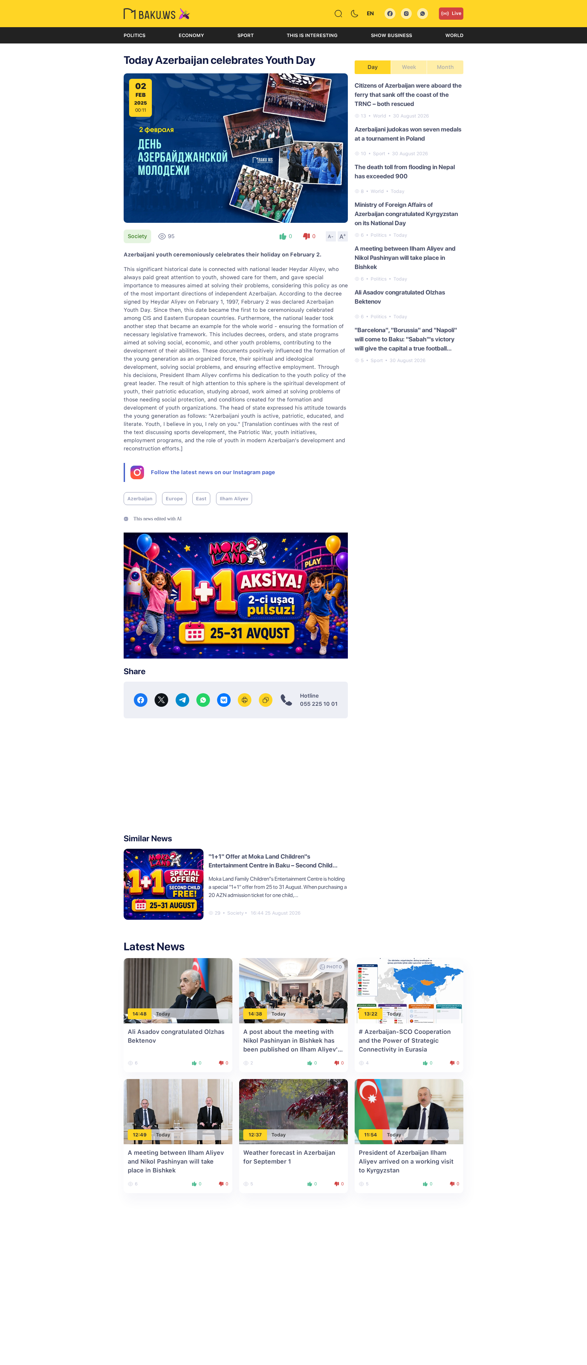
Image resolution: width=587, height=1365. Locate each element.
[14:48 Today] (178, 990)
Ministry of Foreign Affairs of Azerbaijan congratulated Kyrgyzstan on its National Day (406, 214)
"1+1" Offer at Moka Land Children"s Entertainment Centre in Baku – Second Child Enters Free (271, 865)
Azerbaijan (140, 498)
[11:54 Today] (409, 1111)
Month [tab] (445, 67)
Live (456, 13)
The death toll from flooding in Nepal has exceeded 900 (405, 171)
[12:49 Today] (178, 1111)
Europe (174, 498)
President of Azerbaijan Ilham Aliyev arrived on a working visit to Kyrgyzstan (406, 1161)
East (201, 498)
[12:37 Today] (293, 1111)
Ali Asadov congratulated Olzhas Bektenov (400, 297)
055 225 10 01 (319, 704)
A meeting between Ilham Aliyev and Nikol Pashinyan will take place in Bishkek (405, 257)
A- (331, 236)
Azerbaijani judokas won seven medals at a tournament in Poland (408, 134)
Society (137, 236)
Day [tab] (373, 67)
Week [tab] (409, 67)
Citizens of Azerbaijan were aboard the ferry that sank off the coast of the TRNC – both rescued (408, 94)
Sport (245, 35)
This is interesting (312, 35)
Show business (391, 35)
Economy (191, 35)
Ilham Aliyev (234, 498)
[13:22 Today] (409, 990)
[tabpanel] (409, 222)
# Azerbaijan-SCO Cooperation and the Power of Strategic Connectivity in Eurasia (405, 1040)
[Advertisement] (236, 776)
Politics (134, 35)
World (454, 35)
